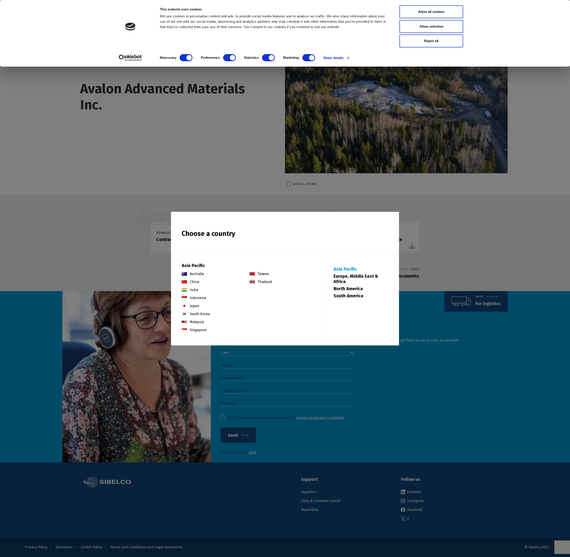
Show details (333, 58)
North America (348, 288)
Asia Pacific (345, 269)
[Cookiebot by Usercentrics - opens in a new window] (130, 58)
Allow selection (431, 26)
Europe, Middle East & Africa (356, 278)
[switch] (229, 57)
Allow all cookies (431, 12)
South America (348, 295)
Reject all (431, 41)
